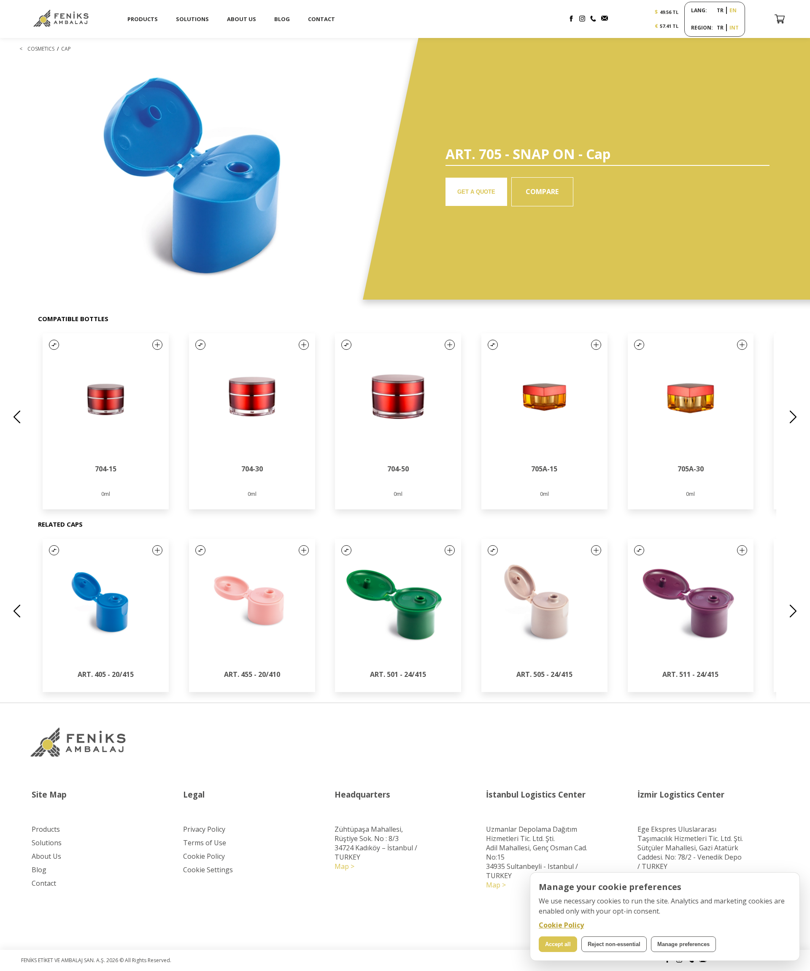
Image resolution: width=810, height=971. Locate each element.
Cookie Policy (204, 856)
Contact (44, 883)
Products (46, 829)
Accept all (558, 944)
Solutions (47, 842)
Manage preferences (683, 944)
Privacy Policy (204, 829)
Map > (344, 866)
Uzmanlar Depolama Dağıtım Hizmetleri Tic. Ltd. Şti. (531, 834)
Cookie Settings (208, 869)
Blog (39, 869)
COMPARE (542, 191)
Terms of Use (204, 842)
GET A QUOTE (476, 192)
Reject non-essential (614, 944)
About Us (46, 856)
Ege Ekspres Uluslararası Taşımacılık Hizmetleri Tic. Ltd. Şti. (690, 834)
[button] (54, 345)
